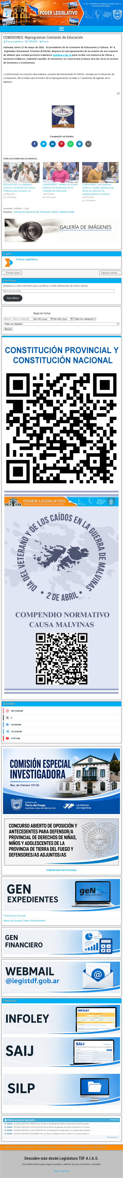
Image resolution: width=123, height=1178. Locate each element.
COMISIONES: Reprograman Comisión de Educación (43, 37)
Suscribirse (13, 298)
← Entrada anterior (11, 273)
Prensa (45, 41)
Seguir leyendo (61, 1171)
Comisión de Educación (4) (25, 212)
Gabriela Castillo (66, 212)
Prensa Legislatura (14, 41)
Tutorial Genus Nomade (15, 915)
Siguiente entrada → (110, 273)
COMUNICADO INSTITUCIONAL (61, 870)
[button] (61, 117)
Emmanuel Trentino (49, 212)
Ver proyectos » (113, 1137)
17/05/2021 (32, 41)
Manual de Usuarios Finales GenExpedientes (24, 920)
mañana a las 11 (62, 55)
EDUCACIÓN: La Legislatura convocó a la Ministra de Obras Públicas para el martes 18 (19, 187)
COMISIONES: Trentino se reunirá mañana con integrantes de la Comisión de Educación (60, 187)
